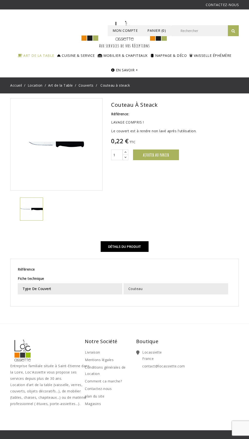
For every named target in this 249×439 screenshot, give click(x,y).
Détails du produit (124, 246)
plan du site (94, 396)
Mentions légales (99, 359)
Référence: (120, 114)
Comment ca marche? (103, 381)
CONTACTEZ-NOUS (222, 4)
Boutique (147, 341)
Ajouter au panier (156, 154)
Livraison (92, 352)
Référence (26, 269)
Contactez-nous (98, 388)
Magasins (93, 403)
